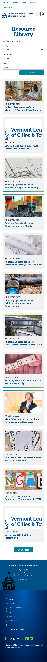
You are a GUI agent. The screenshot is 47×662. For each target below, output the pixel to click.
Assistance (13, 621)
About (5, 3)
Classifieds (7, 7)
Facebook (27, 639)
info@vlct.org (23, 582)
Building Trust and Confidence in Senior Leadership (23, 382)
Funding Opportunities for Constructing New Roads (19, 224)
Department (8, 54)
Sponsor (12, 625)
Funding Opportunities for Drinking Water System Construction (19, 303)
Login (30, 14)
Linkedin (31, 639)
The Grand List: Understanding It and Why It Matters (23, 459)
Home (5, 22)
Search (43, 13)
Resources (13, 616)
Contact (15, 3)
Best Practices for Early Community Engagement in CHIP (23, 497)
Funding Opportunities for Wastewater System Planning (21, 186)
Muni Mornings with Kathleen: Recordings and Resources (22, 420)
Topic (5, 63)
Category (7, 45)
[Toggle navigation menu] (38, 14)
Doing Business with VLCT (19, 608)
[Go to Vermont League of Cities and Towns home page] (13, 11)
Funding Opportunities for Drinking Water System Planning (23, 263)
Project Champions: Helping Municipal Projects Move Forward (23, 108)
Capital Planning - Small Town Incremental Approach (21, 147)
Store (24, 3)
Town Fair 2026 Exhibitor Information (18, 536)
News (32, 3)
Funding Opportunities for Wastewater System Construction (23, 343)
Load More (23, 549)
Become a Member (16, 629)
